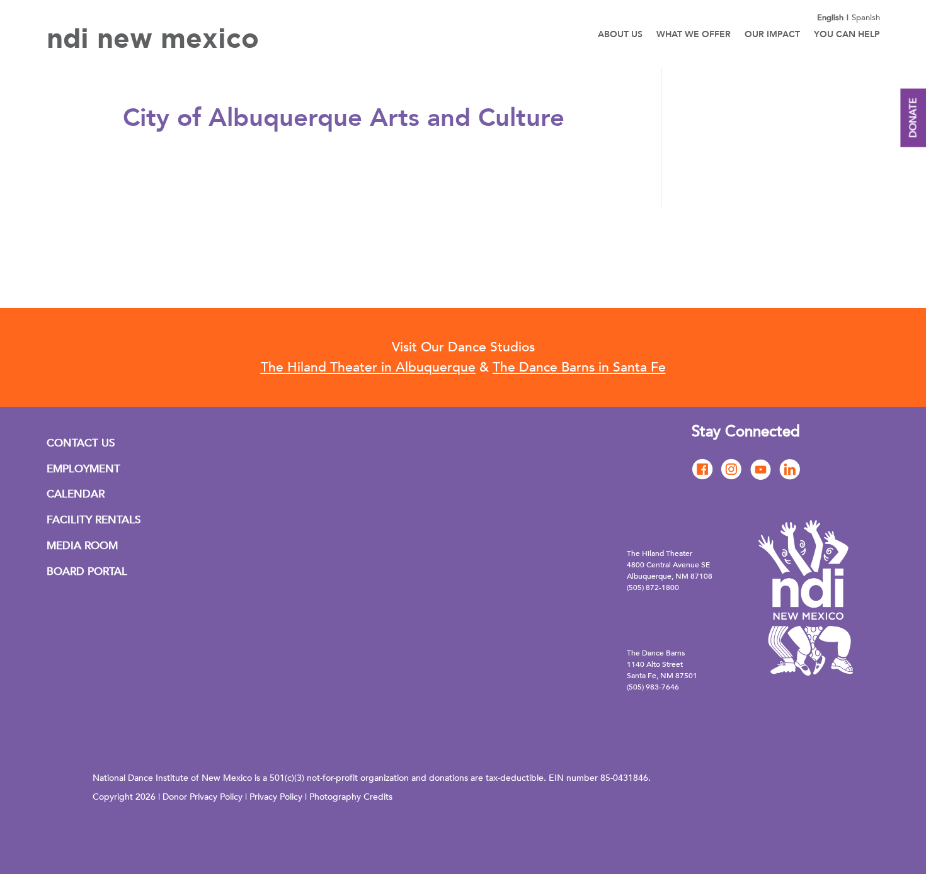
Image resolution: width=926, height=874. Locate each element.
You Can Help (847, 35)
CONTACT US (81, 443)
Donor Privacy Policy (203, 797)
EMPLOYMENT (83, 469)
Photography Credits (350, 797)
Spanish (866, 17)
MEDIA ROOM (82, 545)
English (830, 17)
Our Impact (772, 35)
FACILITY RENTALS (93, 520)
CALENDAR (76, 494)
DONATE (912, 118)
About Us (620, 35)
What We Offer (693, 35)
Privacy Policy (275, 797)
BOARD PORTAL (87, 571)
